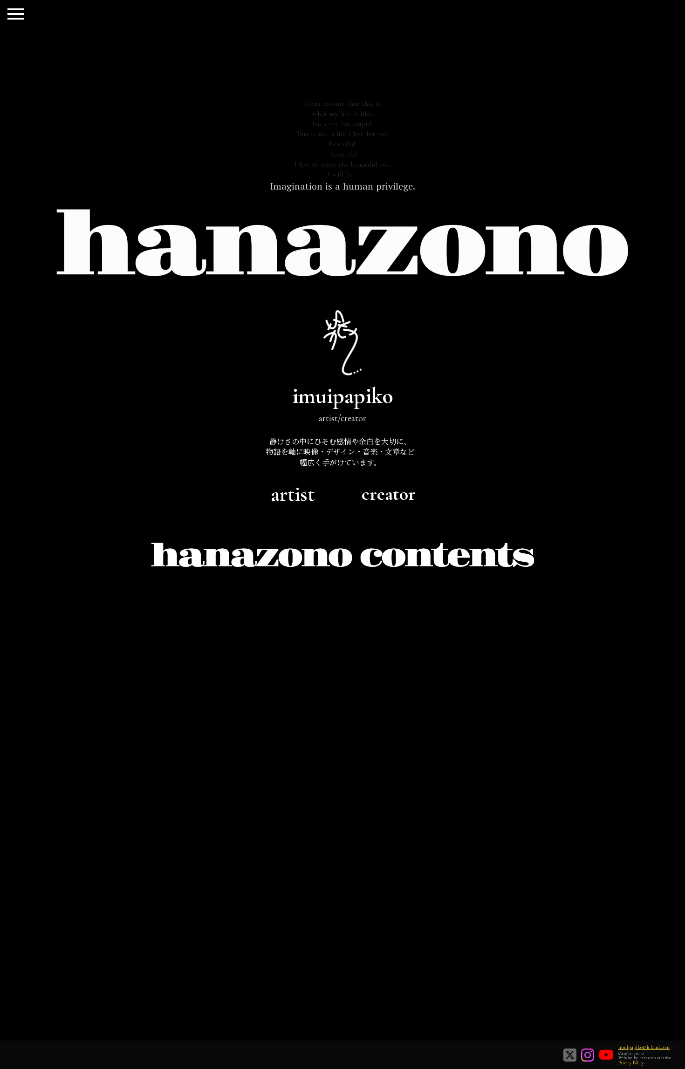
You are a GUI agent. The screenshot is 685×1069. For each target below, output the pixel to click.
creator (389, 494)
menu (16, 14)
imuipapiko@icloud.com (644, 1047)
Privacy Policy (631, 1063)
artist (293, 494)
